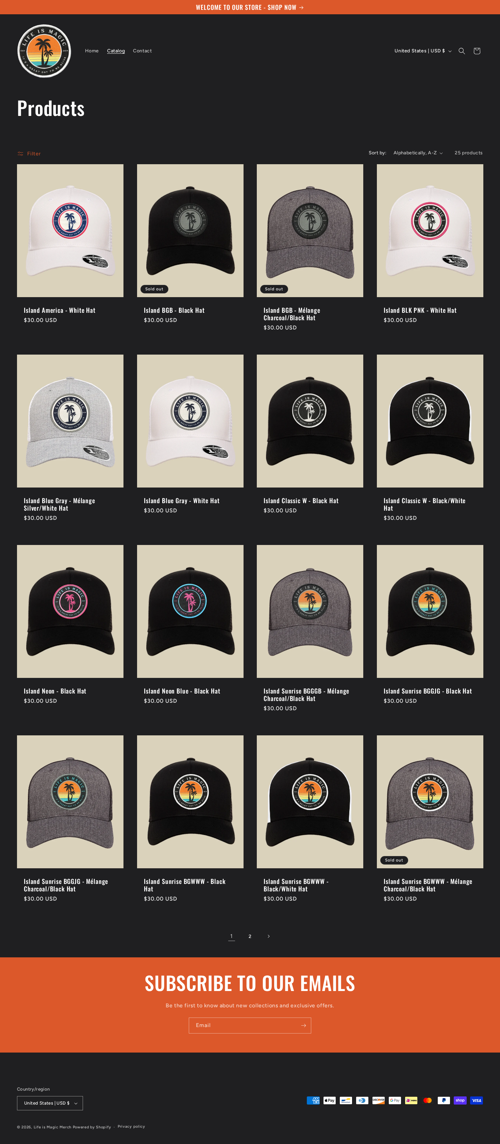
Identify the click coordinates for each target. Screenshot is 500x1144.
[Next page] (268, 936)
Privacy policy (131, 1126)
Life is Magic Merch (52, 1127)
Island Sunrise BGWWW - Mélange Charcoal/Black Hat (428, 884)
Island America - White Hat (60, 310)
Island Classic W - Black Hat (301, 500)
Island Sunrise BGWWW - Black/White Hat (296, 884)
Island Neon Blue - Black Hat (182, 690)
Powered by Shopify (92, 1127)
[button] (461, 51)
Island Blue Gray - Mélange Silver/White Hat (59, 504)
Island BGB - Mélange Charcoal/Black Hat (292, 313)
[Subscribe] (303, 1026)
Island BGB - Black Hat (174, 310)
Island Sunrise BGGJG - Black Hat (428, 690)
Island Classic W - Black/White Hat (425, 504)
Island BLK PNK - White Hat (420, 310)
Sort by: (378, 153)
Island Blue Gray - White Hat (182, 500)
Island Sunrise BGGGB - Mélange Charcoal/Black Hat (306, 694)
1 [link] (231, 936)
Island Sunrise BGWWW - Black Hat (185, 884)
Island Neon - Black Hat (55, 690)
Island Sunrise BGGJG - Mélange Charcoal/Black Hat (66, 884)
